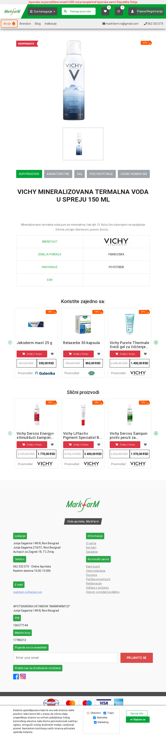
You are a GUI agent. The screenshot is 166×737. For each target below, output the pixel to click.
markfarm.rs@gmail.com (27, 592)
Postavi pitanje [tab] (101, 174)
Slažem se (139, 719)
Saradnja (92, 551)
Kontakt (91, 547)
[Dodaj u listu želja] (52, 354)
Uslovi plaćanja (95, 570)
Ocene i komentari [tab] (134, 174)
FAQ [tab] (79, 174)
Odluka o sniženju (97, 587)
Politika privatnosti (98, 579)
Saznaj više (136, 713)
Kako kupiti (93, 566)
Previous (10, 343)
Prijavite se (137, 657)
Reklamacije (94, 583)
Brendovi (25, 23)
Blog (38, 23)
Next (156, 343)
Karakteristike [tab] (58, 174)
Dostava (91, 575)
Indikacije (51, 23)
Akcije (7, 23)
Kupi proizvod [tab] (29, 174)
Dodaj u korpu (34, 354)
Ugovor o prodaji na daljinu (102, 592)
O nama (91, 543)
